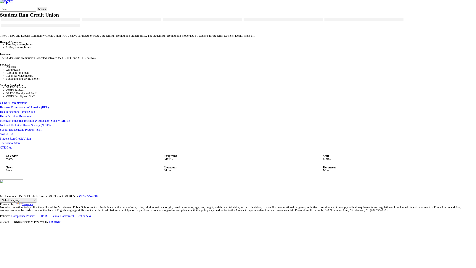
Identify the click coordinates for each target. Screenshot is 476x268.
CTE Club (6, 147)
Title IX (43, 216)
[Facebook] (7, 2)
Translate (27, 204)
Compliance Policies (23, 216)
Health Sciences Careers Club (17, 111)
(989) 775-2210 (88, 196)
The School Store (10, 143)
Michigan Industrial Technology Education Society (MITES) (35, 120)
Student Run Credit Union (15, 138)
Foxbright (54, 221)
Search (42, 9)
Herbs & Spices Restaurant (16, 116)
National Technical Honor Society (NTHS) (25, 125)
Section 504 (84, 216)
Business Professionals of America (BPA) (24, 107)
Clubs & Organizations (13, 102)
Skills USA (6, 134)
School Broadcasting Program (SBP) (21, 129)
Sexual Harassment (63, 216)
